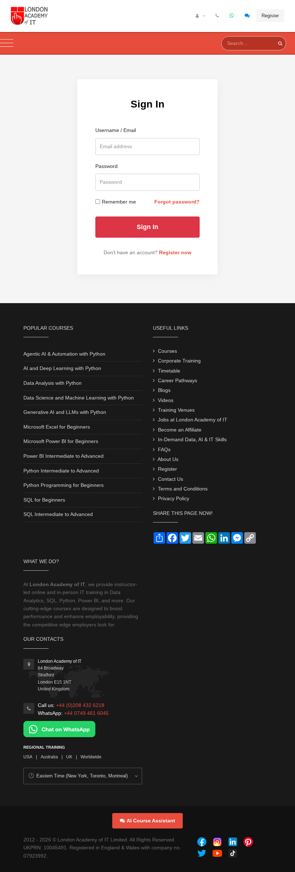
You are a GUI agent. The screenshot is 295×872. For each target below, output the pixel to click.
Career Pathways (177, 380)
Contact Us (170, 479)
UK (69, 756)
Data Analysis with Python (52, 383)
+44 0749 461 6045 (86, 713)
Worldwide (91, 756)
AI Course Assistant (151, 820)
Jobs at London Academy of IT (192, 420)
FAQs (164, 449)
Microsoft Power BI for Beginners (60, 441)
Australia (49, 756)
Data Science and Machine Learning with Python (78, 398)
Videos (165, 400)
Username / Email (115, 130)
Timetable (169, 371)
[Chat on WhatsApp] (59, 728)
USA (27, 756)
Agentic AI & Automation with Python (64, 354)
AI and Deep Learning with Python (62, 368)
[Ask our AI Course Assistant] (247, 16)
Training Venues (176, 410)
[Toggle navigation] (6, 43)
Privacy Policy (173, 498)
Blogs (164, 390)
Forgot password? (177, 202)
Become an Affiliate (179, 430)
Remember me (119, 202)
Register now (175, 252)
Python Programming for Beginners (63, 485)
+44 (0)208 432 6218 (80, 705)
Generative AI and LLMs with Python (64, 412)
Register (270, 15)
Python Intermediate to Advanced (61, 471)
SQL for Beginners (44, 500)
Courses (167, 351)
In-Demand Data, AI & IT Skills (192, 439)
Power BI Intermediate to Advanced (63, 456)
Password (106, 166)
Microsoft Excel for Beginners (56, 427)
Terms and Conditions (183, 489)
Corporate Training (179, 361)
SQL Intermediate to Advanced (58, 514)
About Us (168, 459)
